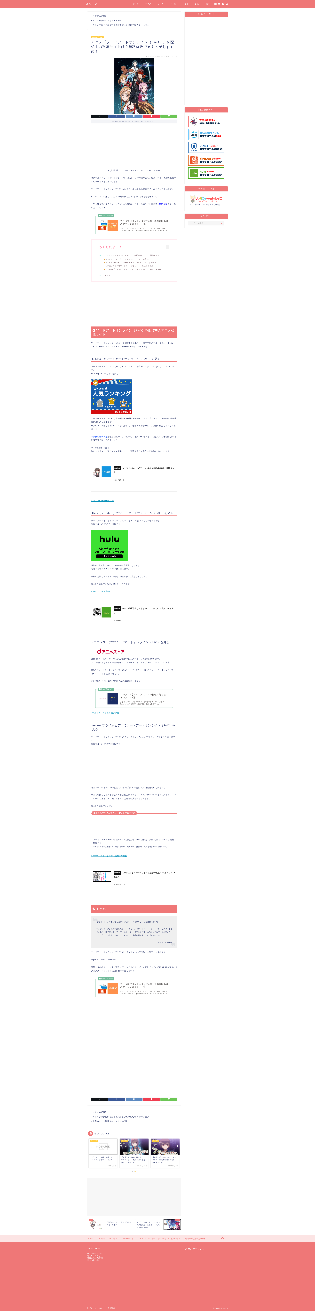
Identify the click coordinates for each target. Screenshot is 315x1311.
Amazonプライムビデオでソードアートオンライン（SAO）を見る (133, 269)
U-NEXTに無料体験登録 (102, 501)
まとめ (107, 275)
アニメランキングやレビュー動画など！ (206, 205)
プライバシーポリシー (96, 1308)
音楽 (197, 4)
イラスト (174, 4)
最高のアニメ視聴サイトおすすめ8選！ (111, 1121)
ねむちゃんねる (93, 1256)
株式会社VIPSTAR (95, 1258)
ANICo (92, 4)
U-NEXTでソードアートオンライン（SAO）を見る (127, 259)
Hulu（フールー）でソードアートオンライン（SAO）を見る (131, 263)
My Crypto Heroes (95, 1254)
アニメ (148, 4)
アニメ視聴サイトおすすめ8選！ (108, 20)
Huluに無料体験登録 (100, 591)
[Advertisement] (134, 148)
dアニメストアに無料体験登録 (105, 713)
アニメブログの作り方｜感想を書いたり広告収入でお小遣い (121, 25)
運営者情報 (111, 1308)
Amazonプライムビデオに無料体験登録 (109, 856)
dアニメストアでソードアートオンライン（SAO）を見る (130, 266)
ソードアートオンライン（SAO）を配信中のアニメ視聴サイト (132, 255)
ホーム (136, 4)
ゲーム (161, 4)
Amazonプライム (97, 37)
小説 (207, 4)
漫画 (187, 4)
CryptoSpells (93, 1260)
